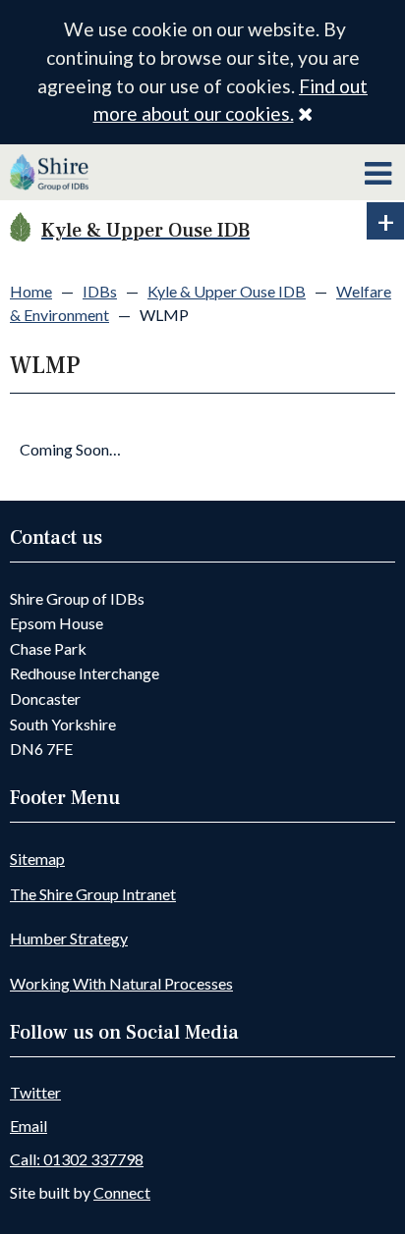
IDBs (100, 291)
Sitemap (37, 858)
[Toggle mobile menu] (378, 173)
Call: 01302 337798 (77, 1159)
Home (31, 291)
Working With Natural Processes (121, 983)
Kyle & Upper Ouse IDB (226, 291)
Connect (121, 1192)
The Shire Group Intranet (93, 894)
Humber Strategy (69, 938)
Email (28, 1125)
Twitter (35, 1092)
